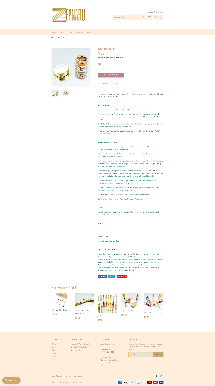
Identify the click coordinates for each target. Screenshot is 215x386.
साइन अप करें (158, 355)
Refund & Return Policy (79, 347)
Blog (71, 32)
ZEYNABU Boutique (63, 382)
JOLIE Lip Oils (144, 131)
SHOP (89, 32)
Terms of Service (57, 376)
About (62, 32)
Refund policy (78, 376)
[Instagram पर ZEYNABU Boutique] (161, 376)
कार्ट (159, 17)
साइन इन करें (151, 12)
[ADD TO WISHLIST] (65, 294)
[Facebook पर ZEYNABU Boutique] (157, 376)
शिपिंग (111, 58)
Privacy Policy (68, 376)
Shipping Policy (76, 350)
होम (52, 38)
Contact (80, 32)
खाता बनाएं (160, 12)
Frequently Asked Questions (81, 344)
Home (54, 32)
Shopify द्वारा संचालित (77, 382)
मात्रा (99, 64)
